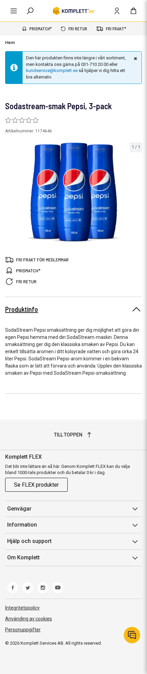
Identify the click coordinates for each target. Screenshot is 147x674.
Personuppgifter (23, 629)
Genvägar (19, 508)
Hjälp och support (29, 541)
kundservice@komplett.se (52, 70)
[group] (73, 192)
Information (22, 524)
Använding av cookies (28, 618)
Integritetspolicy (22, 608)
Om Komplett (23, 557)
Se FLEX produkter (36, 485)
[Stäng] (135, 58)
